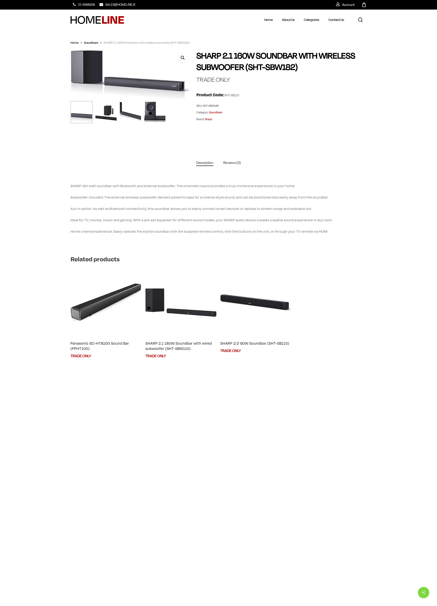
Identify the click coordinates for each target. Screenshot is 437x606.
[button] (183, 58)
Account (348, 4)
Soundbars (91, 43)
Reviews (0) (232, 162)
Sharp (208, 119)
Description (204, 162)
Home (75, 43)
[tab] (205, 163)
